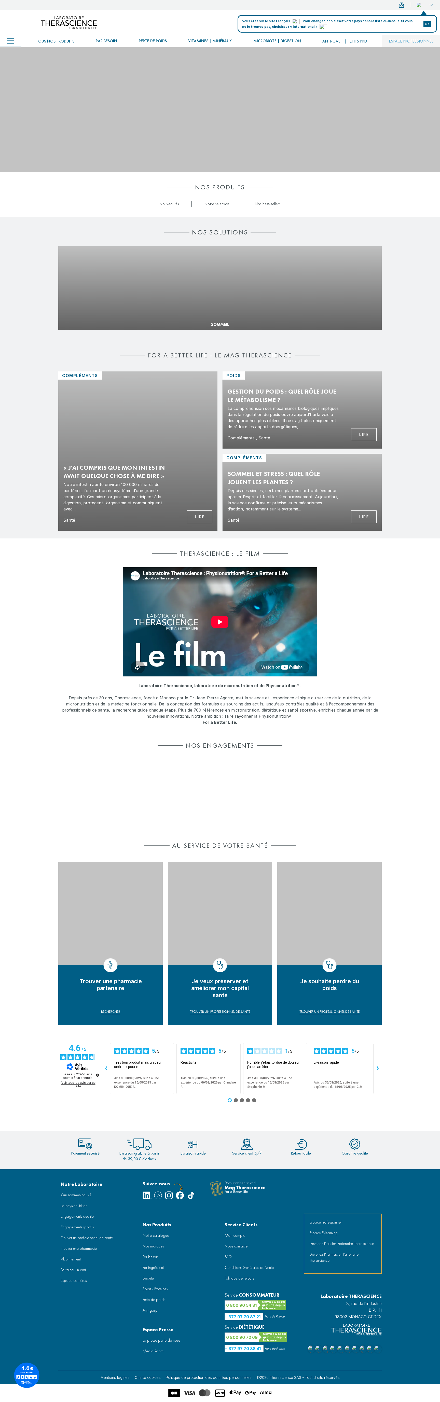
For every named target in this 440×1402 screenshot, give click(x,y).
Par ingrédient (153, 1267)
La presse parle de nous (161, 1340)
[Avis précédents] (105, 1068)
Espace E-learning (323, 1233)
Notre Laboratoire (81, 1184)
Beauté (148, 1278)
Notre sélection (216, 203)
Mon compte (235, 1235)
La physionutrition (74, 1205)
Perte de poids (153, 41)
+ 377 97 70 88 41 (243, 1348)
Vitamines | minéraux (210, 41)
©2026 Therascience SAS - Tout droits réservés (298, 1377)
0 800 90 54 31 (241, 1305)
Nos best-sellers (268, 203)
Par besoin (106, 41)
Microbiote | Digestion (277, 41)
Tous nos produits (55, 41)
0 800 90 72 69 (242, 1337)
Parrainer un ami (73, 1269)
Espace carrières (74, 1280)
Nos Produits (157, 1224)
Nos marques (153, 1246)
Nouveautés (169, 203)
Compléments (241, 437)
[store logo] (69, 22)
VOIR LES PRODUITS (77, 316)
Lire (199, 516)
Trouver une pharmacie (79, 1248)
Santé (69, 520)
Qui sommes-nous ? (76, 1195)
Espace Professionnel (325, 1222)
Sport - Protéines (155, 1289)
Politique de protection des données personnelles (209, 1377)
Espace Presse (158, 1329)
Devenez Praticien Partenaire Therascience (341, 1243)
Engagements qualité (77, 1216)
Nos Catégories (10, 41)
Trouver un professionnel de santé (87, 1237)
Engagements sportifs (77, 1227)
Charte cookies (148, 1377)
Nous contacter (237, 1246)
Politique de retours (239, 1278)
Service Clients (241, 1224)
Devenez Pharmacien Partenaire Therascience (334, 1257)
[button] (425, 5)
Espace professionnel (411, 41)
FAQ (228, 1256)
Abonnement (71, 1259)
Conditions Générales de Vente (249, 1267)
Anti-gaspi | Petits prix (344, 41)
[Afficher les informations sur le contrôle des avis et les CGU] (97, 1075)
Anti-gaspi (150, 1310)
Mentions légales (115, 1377)
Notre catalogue (156, 1235)
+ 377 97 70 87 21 (242, 1316)
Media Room (153, 1351)
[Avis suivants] (377, 1068)
